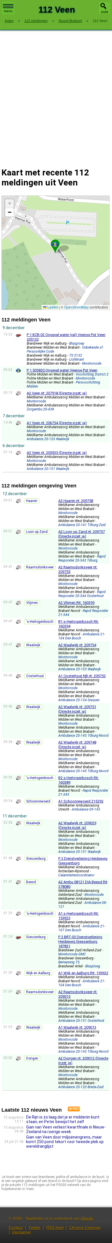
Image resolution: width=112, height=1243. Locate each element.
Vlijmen (32, 603)
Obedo (87, 1218)
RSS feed (54, 1227)
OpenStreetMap (76, 307)
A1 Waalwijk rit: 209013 (77, 1027)
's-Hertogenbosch (39, 622)
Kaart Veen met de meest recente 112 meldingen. (55, 252)
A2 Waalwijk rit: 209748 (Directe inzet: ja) (77, 744)
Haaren (31, 501)
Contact (16, 1227)
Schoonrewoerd (38, 801)
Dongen (32, 1058)
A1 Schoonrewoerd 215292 (80, 801)
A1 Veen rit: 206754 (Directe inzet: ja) (57, 423)
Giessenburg (36, 859)
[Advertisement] (56, 95)
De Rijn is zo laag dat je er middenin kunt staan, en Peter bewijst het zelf (62, 1119)
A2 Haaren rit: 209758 (75, 501)
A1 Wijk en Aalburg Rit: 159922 (83, 973)
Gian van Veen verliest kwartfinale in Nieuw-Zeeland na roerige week (66, 1129)
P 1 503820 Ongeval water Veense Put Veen (62, 370)
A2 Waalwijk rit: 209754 (77, 645)
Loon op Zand (37, 532)
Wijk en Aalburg (38, 973)
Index (9, 21)
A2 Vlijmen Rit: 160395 (76, 602)
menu (8, 11)
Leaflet (52, 307)
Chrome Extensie (85, 1227)
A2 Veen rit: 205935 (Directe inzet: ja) (57, 452)
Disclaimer (21, 1232)
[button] (55, 244)
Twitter (34, 1227)
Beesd (31, 882)
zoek (104, 12)
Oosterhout (35, 676)
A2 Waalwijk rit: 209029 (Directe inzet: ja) (77, 825)
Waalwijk (33, 645)
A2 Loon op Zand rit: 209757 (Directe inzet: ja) (81, 533)
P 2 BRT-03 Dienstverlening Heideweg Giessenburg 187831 (80, 941)
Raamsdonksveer (40, 567)
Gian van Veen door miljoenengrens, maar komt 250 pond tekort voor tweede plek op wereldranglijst (65, 1142)
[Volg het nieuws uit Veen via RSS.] (71, 1110)
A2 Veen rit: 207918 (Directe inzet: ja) (57, 393)
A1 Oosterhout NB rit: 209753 (82, 676)
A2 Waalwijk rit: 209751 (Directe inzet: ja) (77, 709)
